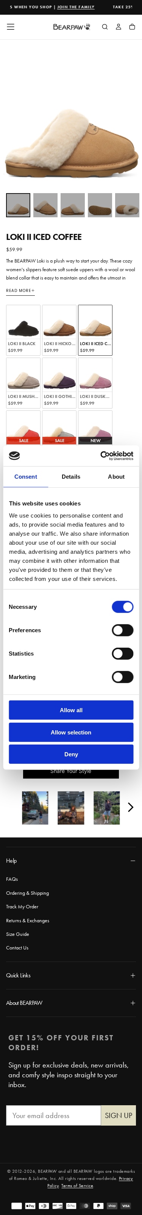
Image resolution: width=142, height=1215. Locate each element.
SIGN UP (118, 1115)
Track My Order (22, 906)
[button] (10, 26)
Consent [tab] (25, 476)
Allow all (71, 710)
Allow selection (71, 732)
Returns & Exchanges (27, 920)
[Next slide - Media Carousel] (130, 807)
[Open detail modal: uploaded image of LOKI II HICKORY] (70, 808)
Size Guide (17, 934)
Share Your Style (70, 771)
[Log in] (118, 27)
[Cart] (132, 27)
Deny (71, 754)
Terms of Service (77, 1186)
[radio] (23, 330)
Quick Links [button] (18, 975)
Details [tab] (71, 476)
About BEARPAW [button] (24, 1003)
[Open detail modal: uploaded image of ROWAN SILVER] (35, 808)
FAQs (12, 879)
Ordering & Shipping (27, 892)
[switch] (122, 630)
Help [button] (11, 861)
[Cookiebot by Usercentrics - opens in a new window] (101, 456)
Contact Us (17, 947)
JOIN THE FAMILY (71, 7)
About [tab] (116, 476)
